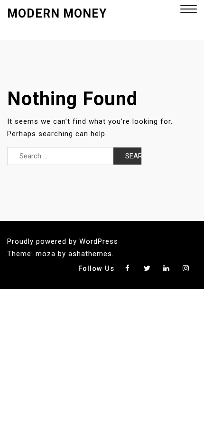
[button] (188, 10)
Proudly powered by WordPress (62, 241)
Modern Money (57, 13)
